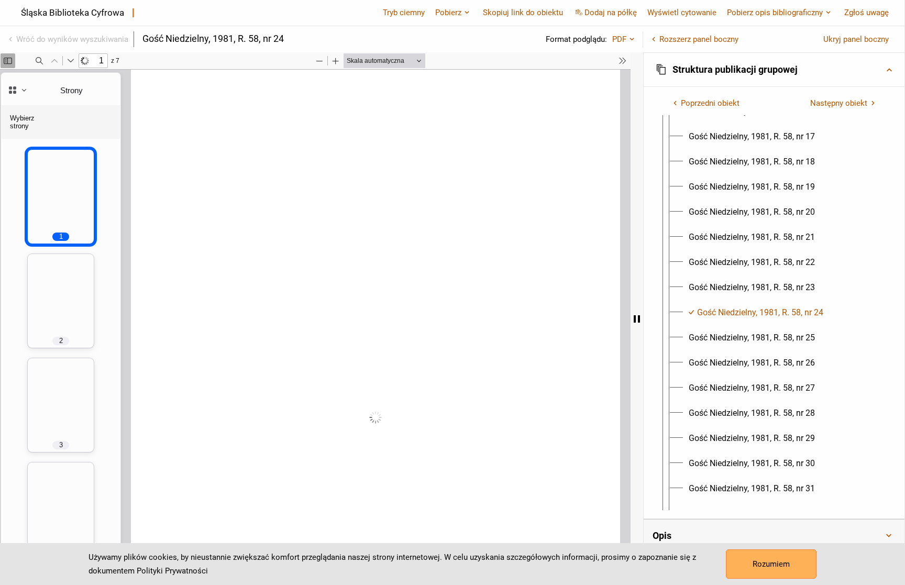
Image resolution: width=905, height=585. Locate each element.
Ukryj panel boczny (856, 39)
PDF (619, 39)
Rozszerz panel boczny (698, 39)
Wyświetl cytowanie (681, 12)
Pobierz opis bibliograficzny (775, 12)
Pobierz (448, 12)
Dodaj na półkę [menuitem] (610, 12)
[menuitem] (751, 136)
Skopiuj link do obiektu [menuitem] (523, 12)
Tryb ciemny (404, 12)
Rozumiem (771, 564)
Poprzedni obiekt (710, 103)
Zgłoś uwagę (866, 12)
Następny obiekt (838, 103)
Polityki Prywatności (172, 571)
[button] (774, 69)
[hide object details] (637, 318)
